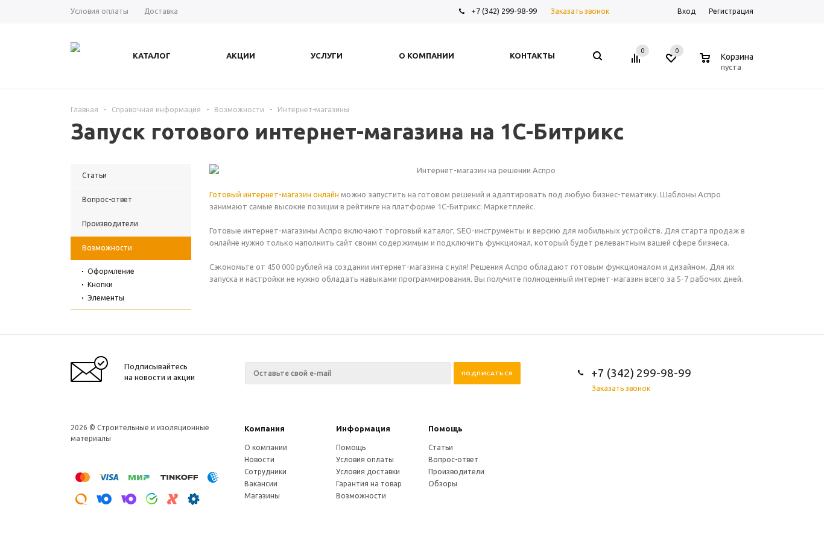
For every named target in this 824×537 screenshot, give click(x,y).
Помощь (445, 428)
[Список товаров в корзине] (728, 65)
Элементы (105, 298)
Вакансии (260, 484)
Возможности (361, 496)
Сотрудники (265, 471)
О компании (265, 447)
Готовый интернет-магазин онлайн (274, 194)
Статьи (440, 447)
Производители (456, 471)
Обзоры (442, 484)
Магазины (262, 496)
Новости (259, 459)
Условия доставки (368, 471)
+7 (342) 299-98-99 (504, 11)
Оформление (111, 271)
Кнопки (100, 284)
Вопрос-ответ (453, 459)
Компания (264, 428)
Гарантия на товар (369, 484)
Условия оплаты (365, 459)
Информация (363, 428)
